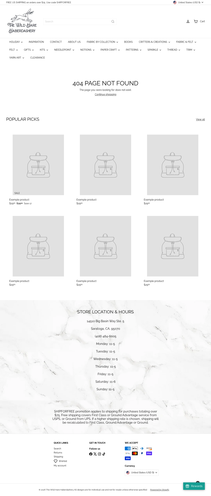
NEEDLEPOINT (63, 49)
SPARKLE (153, 49)
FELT (12, 49)
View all (200, 119)
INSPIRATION (36, 41)
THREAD (172, 49)
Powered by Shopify (159, 490)
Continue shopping (105, 94)
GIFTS (27, 49)
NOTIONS (86, 49)
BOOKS (128, 41)
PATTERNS (132, 49)
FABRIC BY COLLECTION (101, 41)
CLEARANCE (37, 57)
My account (60, 465)
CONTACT (56, 41)
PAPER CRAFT (109, 49)
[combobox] (80, 21)
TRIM (189, 49)
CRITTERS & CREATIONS (153, 41)
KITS (43, 49)
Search (57, 448)
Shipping (58, 456)
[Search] (113, 21)
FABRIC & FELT (185, 41)
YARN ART (15, 57)
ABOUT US (74, 41)
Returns (58, 452)
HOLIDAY (14, 41)
